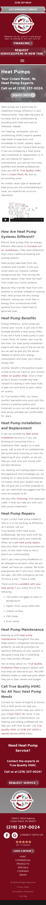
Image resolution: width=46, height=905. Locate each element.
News (23, 875)
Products (23, 864)
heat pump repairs (29, 542)
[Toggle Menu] (22, 61)
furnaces (32, 246)
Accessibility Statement (23, 891)
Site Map (23, 896)
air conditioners (10, 250)
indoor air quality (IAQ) (14, 375)
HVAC (23, 856)
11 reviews (25, 845)
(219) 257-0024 (23, 2)
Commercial (23, 860)
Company (23, 871)
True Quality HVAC (30, 170)
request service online (13, 733)
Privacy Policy (23, 887)
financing (22, 498)
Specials (23, 867)
